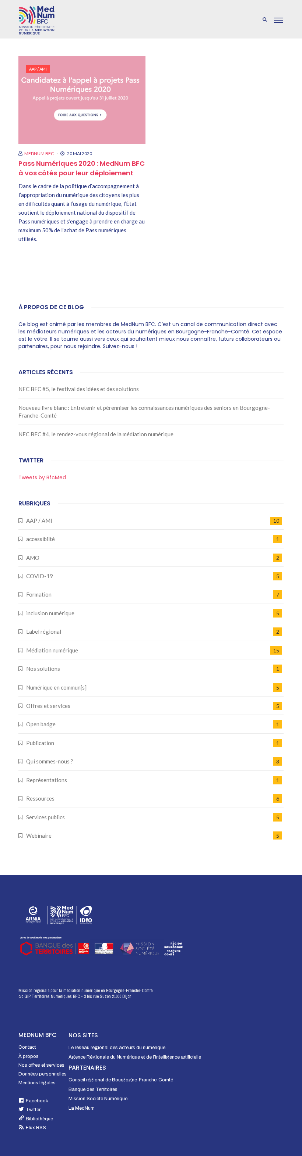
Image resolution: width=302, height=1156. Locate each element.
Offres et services (48, 705)
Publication (40, 743)
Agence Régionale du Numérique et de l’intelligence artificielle (135, 1057)
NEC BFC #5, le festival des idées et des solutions (78, 389)
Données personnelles (42, 1074)
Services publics (45, 817)
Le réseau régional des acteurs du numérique (117, 1047)
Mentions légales (37, 1082)
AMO (32, 557)
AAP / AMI (38, 69)
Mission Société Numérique (98, 1098)
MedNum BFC (39, 153)
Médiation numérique (52, 650)
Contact (27, 1047)
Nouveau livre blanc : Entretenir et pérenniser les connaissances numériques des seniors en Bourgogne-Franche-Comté (144, 411)
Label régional (43, 631)
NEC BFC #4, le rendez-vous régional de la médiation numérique (95, 434)
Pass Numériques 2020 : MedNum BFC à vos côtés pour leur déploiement (81, 168)
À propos (28, 1056)
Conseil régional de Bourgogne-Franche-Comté (121, 1079)
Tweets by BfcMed (42, 477)
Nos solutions (43, 668)
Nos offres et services (41, 1065)
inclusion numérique (50, 613)
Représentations (46, 780)
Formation (39, 594)
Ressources (40, 798)
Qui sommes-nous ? (49, 761)
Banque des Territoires (93, 1089)
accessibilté (40, 539)
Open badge (41, 724)
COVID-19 (39, 576)
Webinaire (39, 835)
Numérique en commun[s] (56, 687)
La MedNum (82, 1108)
